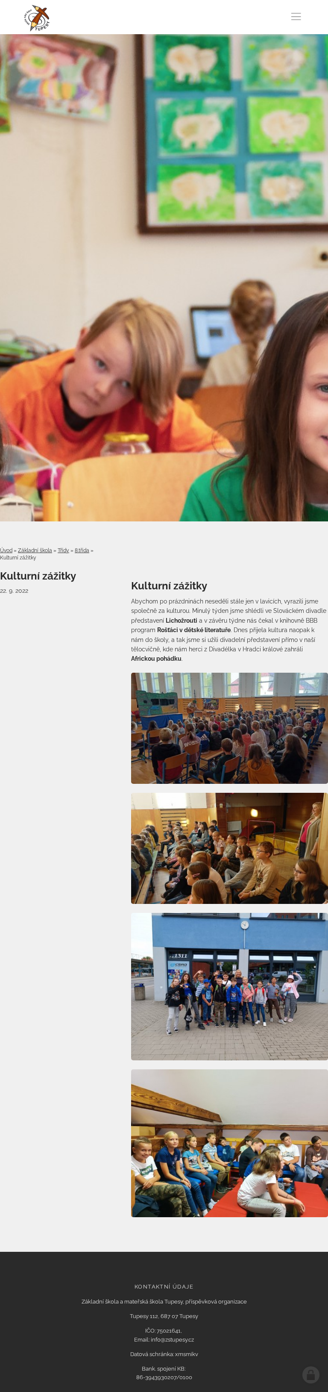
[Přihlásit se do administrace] (310, 1374)
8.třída (82, 550)
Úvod (6, 550)
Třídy (63, 550)
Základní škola (35, 550)
